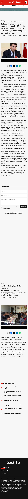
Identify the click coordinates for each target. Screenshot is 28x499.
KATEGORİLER (5, 467)
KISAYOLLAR (4, 470)
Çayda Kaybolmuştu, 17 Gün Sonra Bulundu (13, 409)
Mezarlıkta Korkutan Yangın (11, 400)
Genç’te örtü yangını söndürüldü (12, 413)
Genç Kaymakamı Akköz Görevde (12, 405)
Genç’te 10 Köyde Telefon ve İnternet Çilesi (13, 387)
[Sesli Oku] (8, 66)
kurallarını (12, 206)
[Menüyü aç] (2, 2)
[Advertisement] (14, 225)
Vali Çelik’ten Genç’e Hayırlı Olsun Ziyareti (12, 396)
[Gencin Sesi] (14, 2)
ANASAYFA (2, 20)
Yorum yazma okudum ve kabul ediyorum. (11, 207)
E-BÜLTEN (4, 474)
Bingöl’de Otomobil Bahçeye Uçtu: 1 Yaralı (13, 392)
